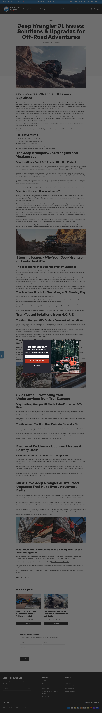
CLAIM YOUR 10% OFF (37, 361)
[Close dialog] (77, 342)
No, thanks (37, 365)
